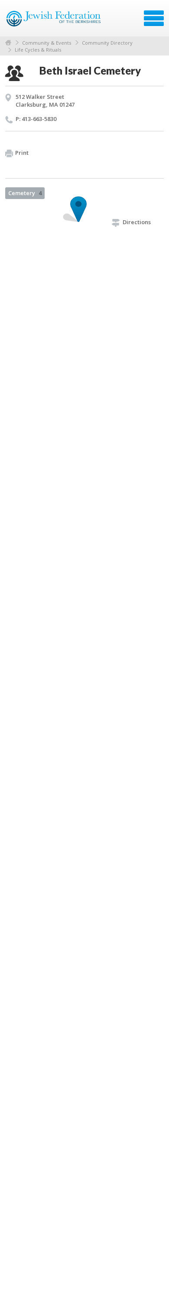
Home (8, 43)
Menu (154, 18)
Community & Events (46, 42)
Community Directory (107, 42)
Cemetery (25, 193)
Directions (137, 222)
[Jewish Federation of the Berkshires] (54, 21)
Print (22, 153)
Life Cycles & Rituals (38, 49)
